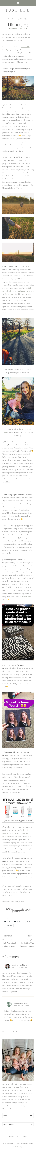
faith (29, 288)
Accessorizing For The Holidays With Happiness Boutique (27, 941)
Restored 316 (19, 1147)
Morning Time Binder (18, 1139)
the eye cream (11, 833)
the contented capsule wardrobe (22, 291)
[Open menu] (18, 3)
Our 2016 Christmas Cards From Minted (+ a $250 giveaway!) (9, 941)
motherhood (6, 291)
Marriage (23, 28)
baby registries (10, 294)
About (11, 1136)
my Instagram (26, 597)
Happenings (13, 28)
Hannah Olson (19, 1003)
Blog (18, 1136)
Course (24, 1136)
